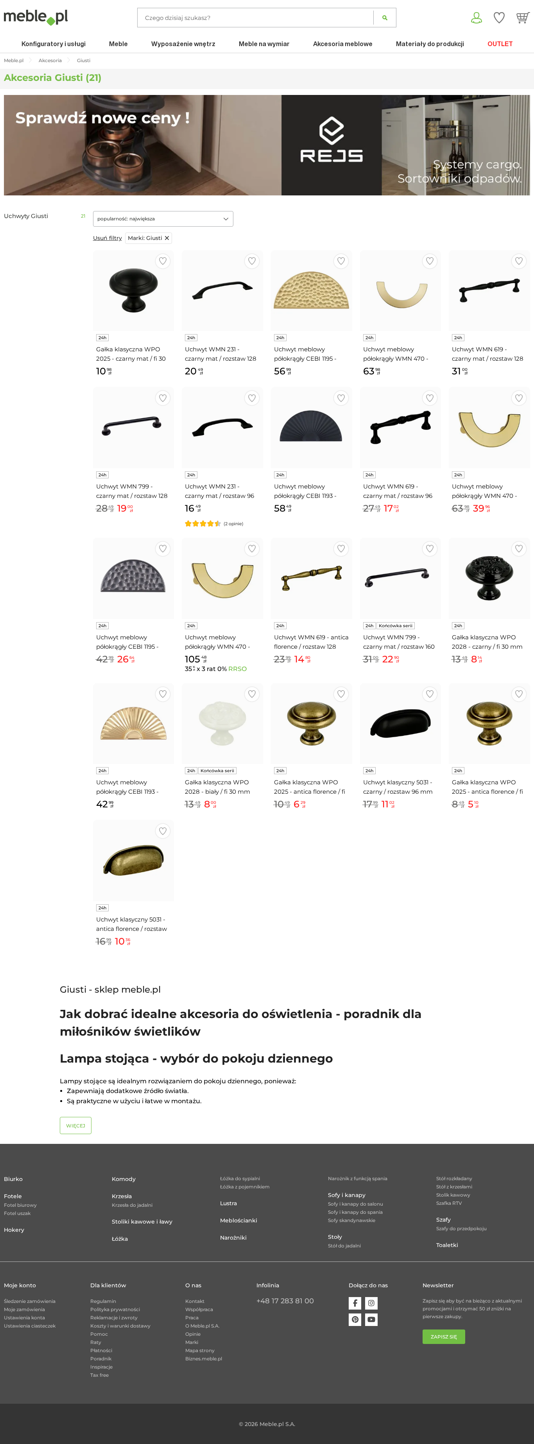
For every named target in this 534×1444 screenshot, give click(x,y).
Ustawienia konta (24, 1318)
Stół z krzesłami (454, 1187)
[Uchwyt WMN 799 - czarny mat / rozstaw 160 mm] (400, 578)
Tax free (99, 1375)
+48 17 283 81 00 (285, 1301)
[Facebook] (355, 1303)
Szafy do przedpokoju (461, 1228)
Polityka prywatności (115, 1309)
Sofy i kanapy (347, 1195)
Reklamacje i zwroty (114, 1318)
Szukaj (385, 17)
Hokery (14, 1229)
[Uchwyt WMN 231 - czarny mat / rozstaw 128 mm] (222, 290)
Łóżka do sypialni (240, 1178)
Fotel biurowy (20, 1205)
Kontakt (194, 1301)
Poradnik (100, 1359)
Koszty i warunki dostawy (120, 1326)
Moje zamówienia (24, 1309)
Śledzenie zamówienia (30, 1301)
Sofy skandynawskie (351, 1220)
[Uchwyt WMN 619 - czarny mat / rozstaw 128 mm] (489, 290)
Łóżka (120, 1238)
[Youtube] (371, 1319)
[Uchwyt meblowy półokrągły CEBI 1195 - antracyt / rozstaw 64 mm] (133, 578)
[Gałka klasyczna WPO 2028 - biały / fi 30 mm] (222, 723)
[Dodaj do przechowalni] (163, 261)
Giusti (145, 238)
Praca (192, 1318)
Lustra (228, 1203)
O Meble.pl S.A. (202, 1326)
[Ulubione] (499, 17)
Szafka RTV (449, 1203)
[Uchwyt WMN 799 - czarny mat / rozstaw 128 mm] (133, 427)
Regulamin (103, 1301)
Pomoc (99, 1334)
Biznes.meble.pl (203, 1359)
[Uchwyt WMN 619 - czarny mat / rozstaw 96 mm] (400, 427)
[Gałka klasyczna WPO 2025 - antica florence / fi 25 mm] (489, 723)
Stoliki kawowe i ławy (142, 1221)
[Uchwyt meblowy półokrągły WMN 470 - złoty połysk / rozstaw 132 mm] (222, 578)
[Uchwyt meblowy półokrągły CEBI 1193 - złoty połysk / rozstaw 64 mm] (133, 723)
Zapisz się (444, 1337)
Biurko (13, 1179)
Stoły (335, 1236)
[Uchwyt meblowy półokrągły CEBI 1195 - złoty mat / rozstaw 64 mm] (311, 290)
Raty (95, 1342)
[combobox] (163, 219)
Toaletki (447, 1245)
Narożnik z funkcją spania (357, 1178)
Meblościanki (238, 1220)
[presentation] (15, 145)
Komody (124, 1179)
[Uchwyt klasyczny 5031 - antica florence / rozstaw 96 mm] (133, 860)
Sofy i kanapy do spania (355, 1212)
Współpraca (199, 1309)
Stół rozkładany (454, 1178)
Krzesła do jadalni (132, 1205)
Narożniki (233, 1237)
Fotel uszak (17, 1213)
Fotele (13, 1196)
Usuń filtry (107, 238)
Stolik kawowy (453, 1195)
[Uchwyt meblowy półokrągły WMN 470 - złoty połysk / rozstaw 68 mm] (489, 427)
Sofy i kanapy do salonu (355, 1204)
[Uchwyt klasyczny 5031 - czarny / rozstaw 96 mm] (400, 723)
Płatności (101, 1350)
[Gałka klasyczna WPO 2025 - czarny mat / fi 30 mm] (133, 290)
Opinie (193, 1334)
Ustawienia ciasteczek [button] (30, 1326)
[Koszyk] (523, 17)
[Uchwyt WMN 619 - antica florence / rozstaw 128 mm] (311, 578)
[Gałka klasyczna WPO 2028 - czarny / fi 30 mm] (489, 578)
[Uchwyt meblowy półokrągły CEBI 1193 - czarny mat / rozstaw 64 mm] (311, 427)
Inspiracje (101, 1367)
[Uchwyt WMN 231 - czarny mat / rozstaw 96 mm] (222, 427)
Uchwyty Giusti (26, 216)
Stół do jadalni (344, 1246)
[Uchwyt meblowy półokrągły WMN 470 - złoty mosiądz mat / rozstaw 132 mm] (400, 290)
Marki (191, 1342)
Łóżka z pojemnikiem (245, 1187)
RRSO (237, 669)
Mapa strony (200, 1350)
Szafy (443, 1219)
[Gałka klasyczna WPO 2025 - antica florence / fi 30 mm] (311, 723)
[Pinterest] (355, 1319)
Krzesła (122, 1196)
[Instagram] (371, 1303)
